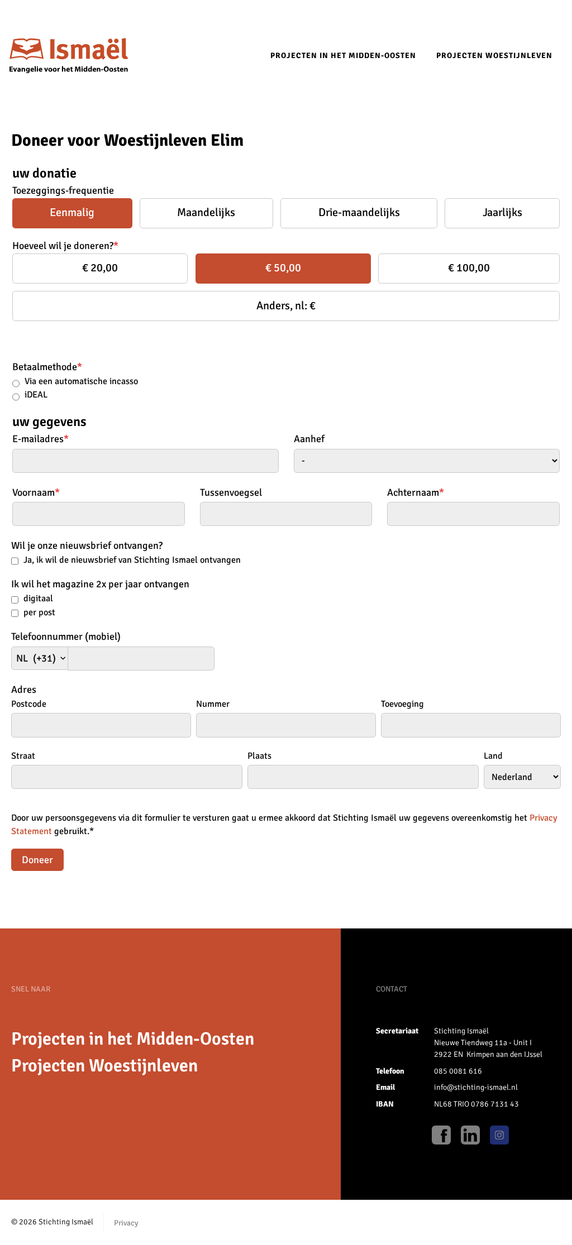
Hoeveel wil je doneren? (65, 246)
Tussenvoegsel (231, 492)
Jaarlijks (502, 212)
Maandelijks (206, 212)
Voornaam (36, 492)
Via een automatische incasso (81, 381)
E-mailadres (40, 439)
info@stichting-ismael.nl (476, 1087)
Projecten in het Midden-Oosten (343, 55)
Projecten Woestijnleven (494, 55)
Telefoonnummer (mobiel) (66, 636)
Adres (23, 689)
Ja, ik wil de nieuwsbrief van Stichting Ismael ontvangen (132, 560)
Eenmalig (72, 212)
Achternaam (415, 492)
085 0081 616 (458, 1071)
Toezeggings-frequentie (63, 190)
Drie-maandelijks (359, 212)
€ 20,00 (100, 268)
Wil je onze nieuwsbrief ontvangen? (87, 545)
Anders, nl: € (286, 306)
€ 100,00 (469, 268)
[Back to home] (68, 56)
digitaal (38, 598)
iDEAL (36, 394)
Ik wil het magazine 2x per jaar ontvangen (100, 584)
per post (39, 612)
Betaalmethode (47, 367)
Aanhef (309, 439)
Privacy (126, 1223)
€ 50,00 (283, 268)
